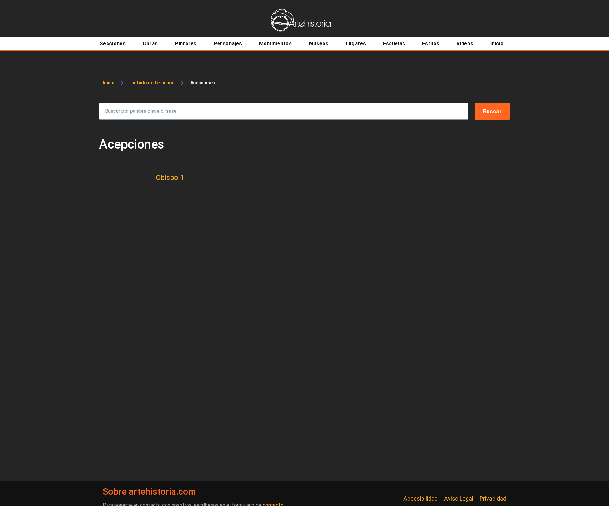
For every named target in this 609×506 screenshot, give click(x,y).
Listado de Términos (152, 82)
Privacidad (493, 498)
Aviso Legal (458, 498)
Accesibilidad (420, 498)
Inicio (109, 82)
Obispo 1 (170, 177)
